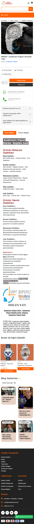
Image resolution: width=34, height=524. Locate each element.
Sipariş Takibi (5, 480)
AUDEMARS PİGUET (15, 323)
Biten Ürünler (14, 20)
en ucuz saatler (24, 326)
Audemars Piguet (11, 61)
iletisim (20, 480)
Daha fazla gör (7, 383)
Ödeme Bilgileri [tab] (23, 133)
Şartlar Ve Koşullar (7, 486)
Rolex (3, 459)
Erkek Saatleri (5, 457)
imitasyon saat (8, 325)
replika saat (26, 323)
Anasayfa (4, 21)
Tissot (19, 361)
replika (5, 326)
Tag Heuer (3, 361)
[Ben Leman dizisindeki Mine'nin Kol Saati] (8, 426)
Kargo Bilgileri (5, 489)
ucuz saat (16, 328)
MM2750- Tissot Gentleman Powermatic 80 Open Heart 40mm (24, 364)
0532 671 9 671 (9, 506)
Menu (6, 15)
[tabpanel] (17, 234)
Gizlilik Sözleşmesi (7, 483)
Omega (3, 471)
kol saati (6, 328)
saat (10, 328)
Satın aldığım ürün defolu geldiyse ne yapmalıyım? (15, 121)
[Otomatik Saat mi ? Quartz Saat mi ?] (8, 391)
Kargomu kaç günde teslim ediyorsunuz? (12, 114)
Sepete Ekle (21, 80)
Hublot (3, 462)
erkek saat (17, 325)
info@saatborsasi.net (11, 502)
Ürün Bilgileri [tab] (9, 133)
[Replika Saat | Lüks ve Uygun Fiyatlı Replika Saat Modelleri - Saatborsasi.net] (7, 3)
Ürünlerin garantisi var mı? (11, 108)
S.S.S (19, 489)
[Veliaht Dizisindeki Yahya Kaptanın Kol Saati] (25, 426)
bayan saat (25, 325)
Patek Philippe (5, 466)
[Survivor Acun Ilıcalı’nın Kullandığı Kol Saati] (25, 398)
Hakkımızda (22, 483)
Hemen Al (21, 85)
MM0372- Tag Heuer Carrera (6, 364)
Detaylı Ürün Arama (24, 486)
